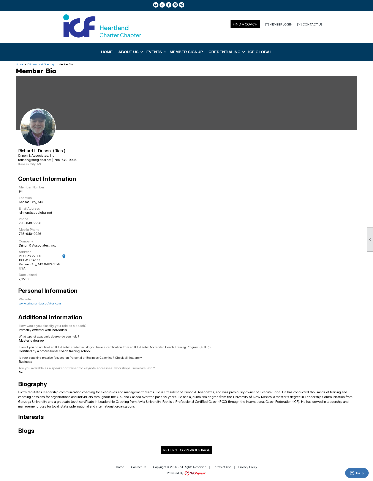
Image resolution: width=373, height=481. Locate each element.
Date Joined (28, 275)
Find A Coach (245, 24)
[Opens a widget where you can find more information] (357, 473)
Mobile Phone (29, 230)
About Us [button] (128, 52)
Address (25, 252)
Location (25, 198)
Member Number (31, 187)
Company (26, 241)
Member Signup (186, 52)
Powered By (175, 473)
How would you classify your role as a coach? (53, 326)
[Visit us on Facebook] (168, 5)
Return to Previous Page (186, 450)
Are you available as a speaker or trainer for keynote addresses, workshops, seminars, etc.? (87, 368)
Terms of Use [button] (222, 467)
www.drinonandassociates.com (40, 303)
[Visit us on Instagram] (175, 5)
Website (25, 299)
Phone (23, 219)
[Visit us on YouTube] (155, 5)
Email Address (29, 208)
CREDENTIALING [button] (224, 52)
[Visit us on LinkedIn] (162, 5)
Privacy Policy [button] (247, 467)
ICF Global (260, 52)
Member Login (281, 24)
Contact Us (312, 24)
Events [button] (154, 52)
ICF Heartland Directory (40, 64)
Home (107, 52)
